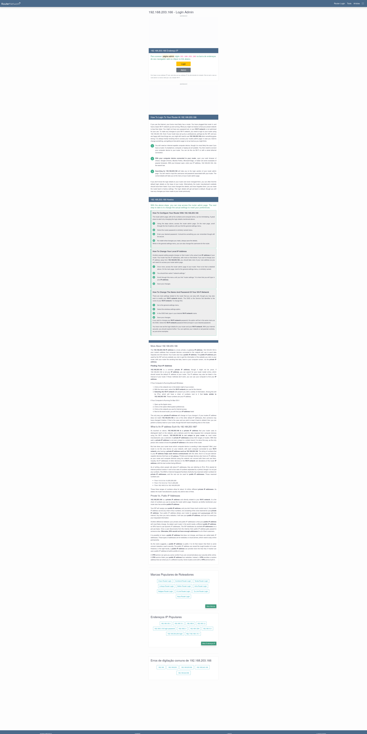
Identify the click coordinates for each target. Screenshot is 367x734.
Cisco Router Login (164, 581)
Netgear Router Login (165, 591)
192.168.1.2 (201, 623)
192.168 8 (190, 623)
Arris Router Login (200, 586)
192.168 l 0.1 (178, 623)
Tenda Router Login (201, 581)
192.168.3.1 (182, 628)
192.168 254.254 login (175, 634)
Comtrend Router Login (183, 581)
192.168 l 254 (194, 628)
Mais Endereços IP (208, 643)
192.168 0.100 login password (164, 628)
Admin (183, 70)
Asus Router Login (183, 596)
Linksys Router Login (166, 586)
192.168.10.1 (207, 628)
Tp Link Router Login (201, 591)
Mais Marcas (211, 606)
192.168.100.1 (166, 623)
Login (183, 63)
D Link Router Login (183, 591)
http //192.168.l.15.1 (193, 634)
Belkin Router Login (184, 586)
